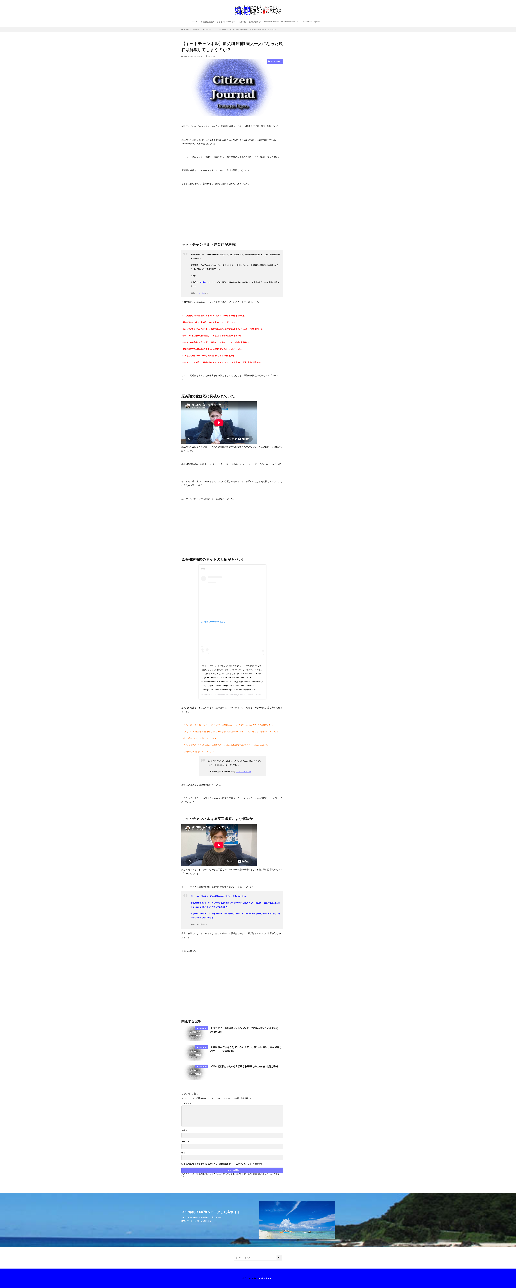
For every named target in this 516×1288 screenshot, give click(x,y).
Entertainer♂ (199, 56)
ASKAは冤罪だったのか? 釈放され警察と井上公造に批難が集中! (245, 1066)
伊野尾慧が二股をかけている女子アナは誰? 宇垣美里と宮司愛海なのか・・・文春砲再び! (246, 1049)
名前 (184, 1130)
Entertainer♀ (208, 29)
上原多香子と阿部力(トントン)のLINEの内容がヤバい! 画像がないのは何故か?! (245, 1030)
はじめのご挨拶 (207, 22)
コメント (186, 1103)
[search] (279, 1257)
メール (185, 1141)
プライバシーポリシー (226, 22)
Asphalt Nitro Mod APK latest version (281, 22)
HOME (194, 22)
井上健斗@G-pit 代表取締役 (213, 694)
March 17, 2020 (243, 771)
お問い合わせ (255, 22)
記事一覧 (242, 22)
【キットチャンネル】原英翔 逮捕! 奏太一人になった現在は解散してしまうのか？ (246, 29)
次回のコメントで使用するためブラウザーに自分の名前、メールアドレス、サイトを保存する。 (224, 1164)
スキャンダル (212, 56)
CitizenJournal (266, 1278)
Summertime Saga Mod (311, 22)
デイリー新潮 (200, 293)
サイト (184, 1153)
